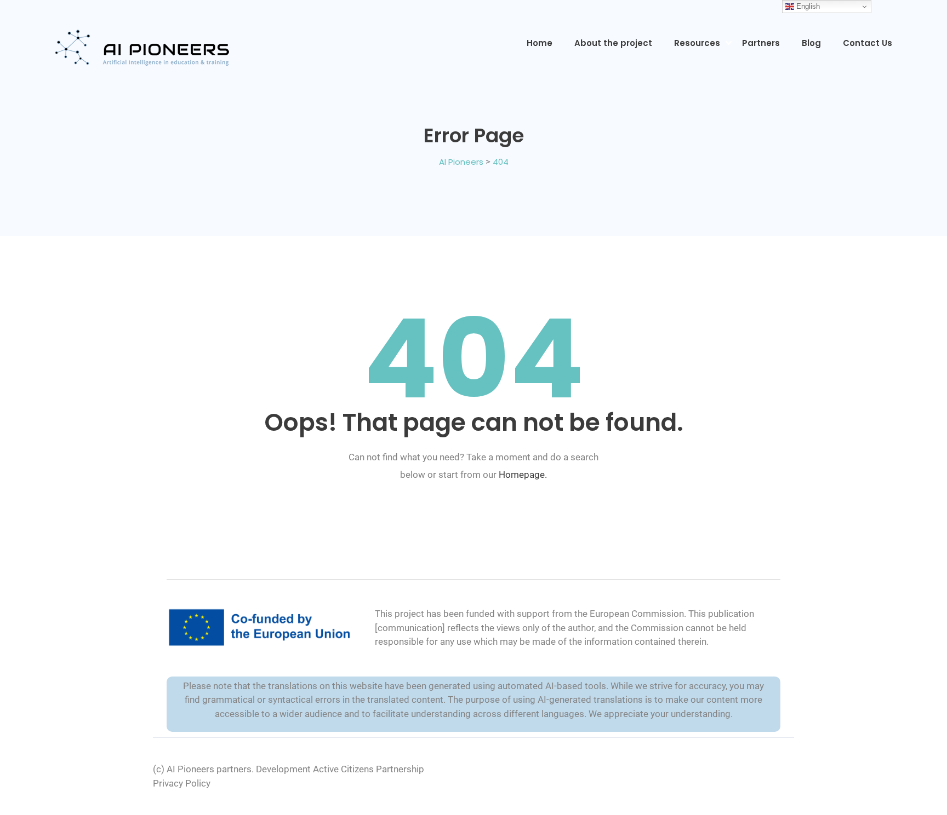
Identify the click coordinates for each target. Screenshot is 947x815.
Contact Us (867, 43)
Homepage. (523, 474)
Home (539, 43)
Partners (761, 43)
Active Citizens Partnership (368, 769)
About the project (613, 43)
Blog (811, 43)
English (807, 6)
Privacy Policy (181, 783)
